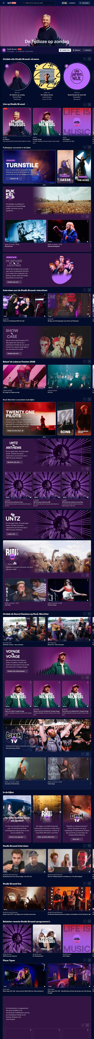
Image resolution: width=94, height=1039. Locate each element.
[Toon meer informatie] (30, 109)
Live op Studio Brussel (14, 104)
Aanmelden (85, 3)
